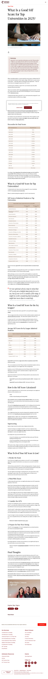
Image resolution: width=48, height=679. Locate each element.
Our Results (27, 634)
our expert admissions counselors (21, 558)
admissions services (26, 562)
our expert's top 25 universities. (18, 190)
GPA (12, 284)
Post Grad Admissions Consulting (8, 638)
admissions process (14, 92)
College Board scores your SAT (19, 405)
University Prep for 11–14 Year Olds (9, 636)
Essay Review (4, 648)
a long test (16, 527)
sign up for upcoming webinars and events (25, 575)
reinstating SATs (23, 322)
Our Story (27, 636)
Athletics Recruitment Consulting (8, 642)
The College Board (17, 172)
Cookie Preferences (22, 670)
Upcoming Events (28, 656)
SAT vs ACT (25, 520)
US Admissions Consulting (7, 632)
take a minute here (17, 565)
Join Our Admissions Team (30, 640)
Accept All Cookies (28, 107)
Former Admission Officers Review (9, 640)
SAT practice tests (36, 556)
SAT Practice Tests (5, 660)
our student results (22, 571)
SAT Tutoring (4, 646)
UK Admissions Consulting (7, 634)
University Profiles (5, 656)
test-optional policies (24, 89)
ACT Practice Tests (6, 662)
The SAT (9, 416)
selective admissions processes (14, 316)
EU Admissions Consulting (7, 644)
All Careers (27, 642)
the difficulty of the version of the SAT (22, 413)
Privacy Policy (29, 670)
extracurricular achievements (23, 284)
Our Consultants (28, 632)
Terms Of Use (16, 670)
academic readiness (21, 282)
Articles (3, 658)
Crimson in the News (29, 638)
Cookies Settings (19, 107)
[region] (24, 106)
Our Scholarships (28, 644)
